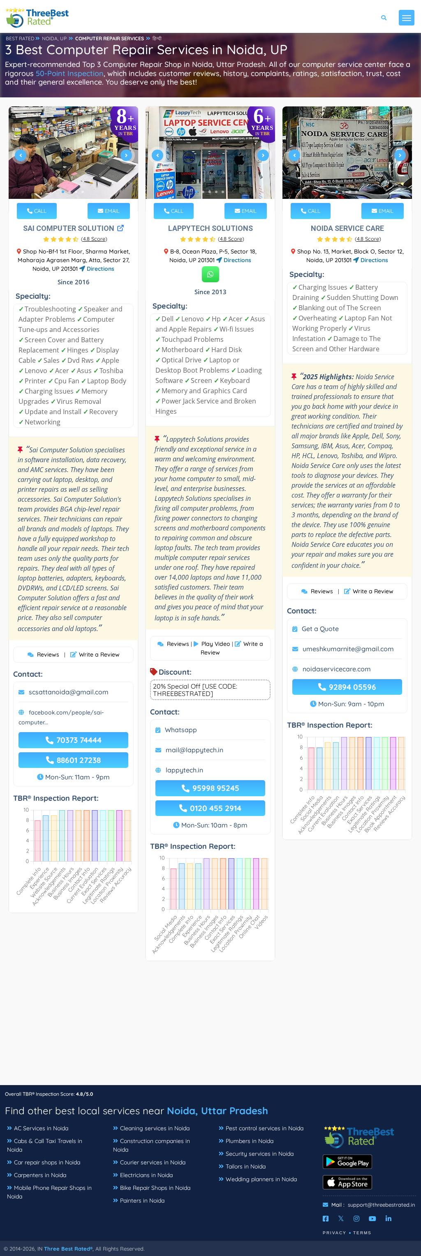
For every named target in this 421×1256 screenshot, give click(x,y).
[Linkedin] (388, 1219)
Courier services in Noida (152, 1162)
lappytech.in (184, 770)
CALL (39, 210)
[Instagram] (356, 1219)
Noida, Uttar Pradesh (217, 1110)
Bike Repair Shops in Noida (155, 1187)
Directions (99, 268)
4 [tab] (82, 192)
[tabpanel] (73, 158)
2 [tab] (69, 192)
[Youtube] (372, 1219)
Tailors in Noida (246, 1166)
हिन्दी (157, 38)
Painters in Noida (142, 1200)
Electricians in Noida (146, 1175)
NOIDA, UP (54, 38)
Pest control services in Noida (264, 1128)
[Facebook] (325, 1219)
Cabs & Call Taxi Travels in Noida (44, 1145)
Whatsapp (181, 730)
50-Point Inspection (70, 73)
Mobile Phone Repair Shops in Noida (49, 1192)
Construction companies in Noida (151, 1145)
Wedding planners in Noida (261, 1179)
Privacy (335, 1233)
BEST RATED (20, 38)
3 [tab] (76, 192)
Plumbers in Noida (249, 1141)
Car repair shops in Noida (47, 1162)
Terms (362, 1233)
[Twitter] (341, 1219)
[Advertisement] (210, 1027)
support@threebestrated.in (381, 1204)
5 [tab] (223, 192)
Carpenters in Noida (40, 1175)
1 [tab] (63, 192)
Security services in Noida (260, 1153)
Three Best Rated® (68, 1248)
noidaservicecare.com (337, 669)
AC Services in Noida (41, 1128)
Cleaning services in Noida (155, 1128)
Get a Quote (320, 629)
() (94, 238)
